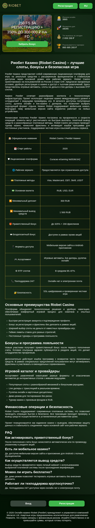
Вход (28, 503)
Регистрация (65, 6)
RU (86, 6)
